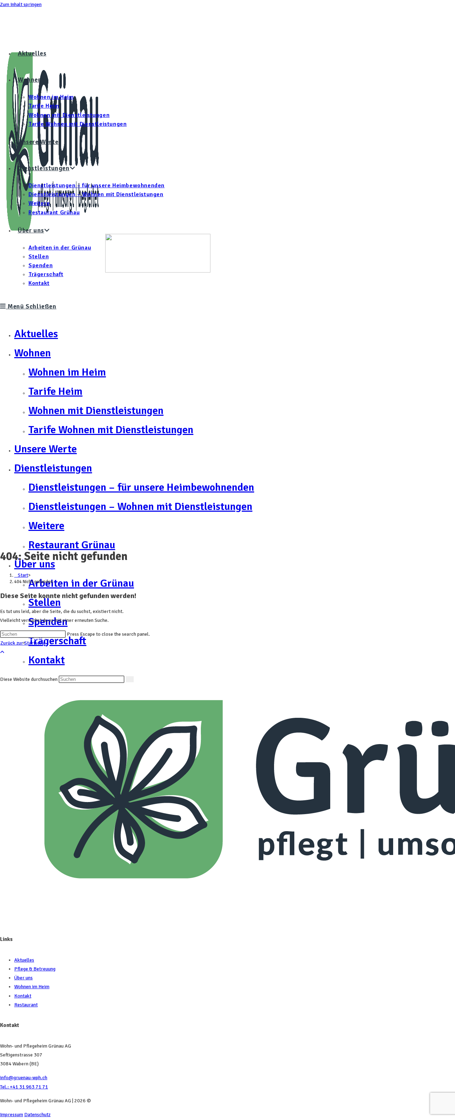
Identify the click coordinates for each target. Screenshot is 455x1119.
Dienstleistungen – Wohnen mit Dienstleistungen (140, 506)
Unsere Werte (45, 449)
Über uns (23, 978)
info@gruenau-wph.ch (23, 1078)
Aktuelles (36, 333)
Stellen (44, 602)
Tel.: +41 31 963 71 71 (24, 1087)
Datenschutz (37, 1115)
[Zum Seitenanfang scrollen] (2, 652)
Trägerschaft (57, 640)
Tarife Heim (55, 391)
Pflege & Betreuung (34, 969)
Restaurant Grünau (71, 545)
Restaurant (26, 1005)
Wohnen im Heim (67, 372)
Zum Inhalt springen (21, 4)
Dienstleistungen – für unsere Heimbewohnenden (141, 487)
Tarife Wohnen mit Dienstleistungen (110, 429)
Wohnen (32, 353)
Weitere (46, 525)
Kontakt (22, 996)
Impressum (11, 1115)
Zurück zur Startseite (23, 643)
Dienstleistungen (53, 468)
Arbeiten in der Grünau (81, 583)
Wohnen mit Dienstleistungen (96, 410)
